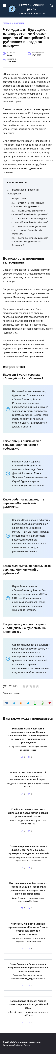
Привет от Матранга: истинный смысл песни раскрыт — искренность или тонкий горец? (28, 776)
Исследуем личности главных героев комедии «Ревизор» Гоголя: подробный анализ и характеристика (28, 928)
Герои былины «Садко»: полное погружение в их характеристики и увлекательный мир (28, 967)
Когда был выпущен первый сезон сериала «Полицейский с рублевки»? (28, 230)
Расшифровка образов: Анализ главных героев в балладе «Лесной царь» (28, 1004)
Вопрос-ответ (19, 198)
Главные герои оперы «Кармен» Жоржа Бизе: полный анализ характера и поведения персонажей (28, 850)
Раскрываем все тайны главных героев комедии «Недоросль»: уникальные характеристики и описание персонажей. (28, 888)
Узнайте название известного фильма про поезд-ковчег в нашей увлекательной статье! (28, 813)
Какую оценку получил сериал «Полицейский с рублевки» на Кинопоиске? (29, 241)
